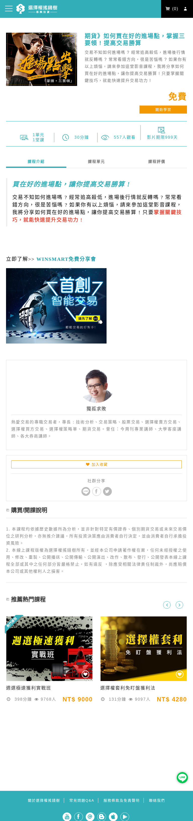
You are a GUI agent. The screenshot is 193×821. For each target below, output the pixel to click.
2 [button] (92, 704)
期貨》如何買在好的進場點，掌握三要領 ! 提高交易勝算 (37, 9)
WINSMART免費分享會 (66, 259)
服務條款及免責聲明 (122, 800)
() (175, 9)
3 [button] (100, 704)
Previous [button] (167, 605)
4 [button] (107, 704)
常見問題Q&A (81, 800)
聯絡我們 (157, 800)
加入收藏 (99, 464)
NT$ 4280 (172, 699)
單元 (96, 161)
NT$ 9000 (78, 699)
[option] (49, 664)
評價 (156, 161)
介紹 (36, 161)
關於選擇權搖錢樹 (44, 800)
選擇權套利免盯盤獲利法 (128, 688)
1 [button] (85, 704)
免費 (177, 96)
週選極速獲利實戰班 (28, 688)
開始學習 (163, 110)
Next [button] (179, 605)
